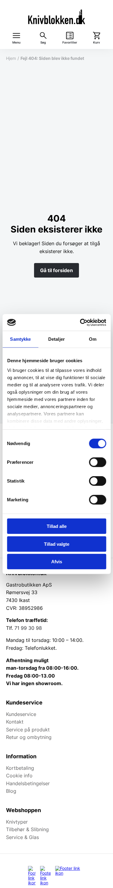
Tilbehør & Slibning (27, 829)
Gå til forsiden (56, 270)
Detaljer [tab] (56, 339)
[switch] (97, 462)
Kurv (96, 42)
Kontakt (15, 722)
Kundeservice (21, 714)
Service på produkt (28, 730)
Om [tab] (92, 339)
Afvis (56, 561)
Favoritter (69, 42)
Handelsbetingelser (28, 783)
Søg (43, 42)
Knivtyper (17, 822)
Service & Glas (22, 837)
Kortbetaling (20, 768)
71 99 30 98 (28, 628)
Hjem (11, 58)
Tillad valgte (56, 543)
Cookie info (19, 776)
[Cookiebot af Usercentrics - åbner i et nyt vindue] (80, 322)
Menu (16, 42)
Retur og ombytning (29, 737)
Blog (11, 791)
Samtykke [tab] (20, 339)
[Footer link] (32, 875)
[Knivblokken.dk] (56, 16)
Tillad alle (57, 526)
